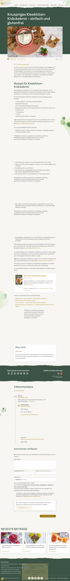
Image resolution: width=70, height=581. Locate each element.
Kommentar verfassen (19, 390)
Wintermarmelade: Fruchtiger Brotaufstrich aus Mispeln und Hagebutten (58, 547)
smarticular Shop (42, 288)
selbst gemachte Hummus (33, 248)
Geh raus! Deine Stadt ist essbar (35, 276)
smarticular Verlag (28, 278)
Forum (66, 5)
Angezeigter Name (19, 471)
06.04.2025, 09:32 (25, 406)
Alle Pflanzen (23, 5)
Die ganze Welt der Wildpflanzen (29, 414)
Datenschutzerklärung (34, 496)
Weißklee (16, 67)
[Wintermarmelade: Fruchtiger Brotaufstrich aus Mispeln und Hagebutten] (58, 538)
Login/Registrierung (23, 507)
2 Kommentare (12, 59)
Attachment (17, 477)
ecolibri (25, 290)
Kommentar (17, 459)
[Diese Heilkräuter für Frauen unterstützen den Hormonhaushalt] (35, 538)
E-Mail (43, 471)
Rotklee (24, 67)
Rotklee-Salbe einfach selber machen (25, 300)
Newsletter (54, 5)
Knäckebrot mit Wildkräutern (45, 260)
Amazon (48, 288)
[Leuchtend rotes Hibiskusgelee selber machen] (11, 538)
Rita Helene (27, 551)
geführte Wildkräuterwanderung (25, 123)
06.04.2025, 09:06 (23, 397)
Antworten (31, 401)
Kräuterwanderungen (43, 5)
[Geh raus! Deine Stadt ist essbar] (18, 280)
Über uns (60, 5)
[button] (2, 578)
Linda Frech (18, 351)
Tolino (28, 290)
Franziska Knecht (5, 551)
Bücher (16, 5)
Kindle (51, 288)
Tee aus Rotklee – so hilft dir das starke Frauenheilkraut (30, 302)
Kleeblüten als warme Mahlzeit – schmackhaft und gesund (31, 298)
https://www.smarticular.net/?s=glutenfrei (32, 439)
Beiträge (32, 5)
